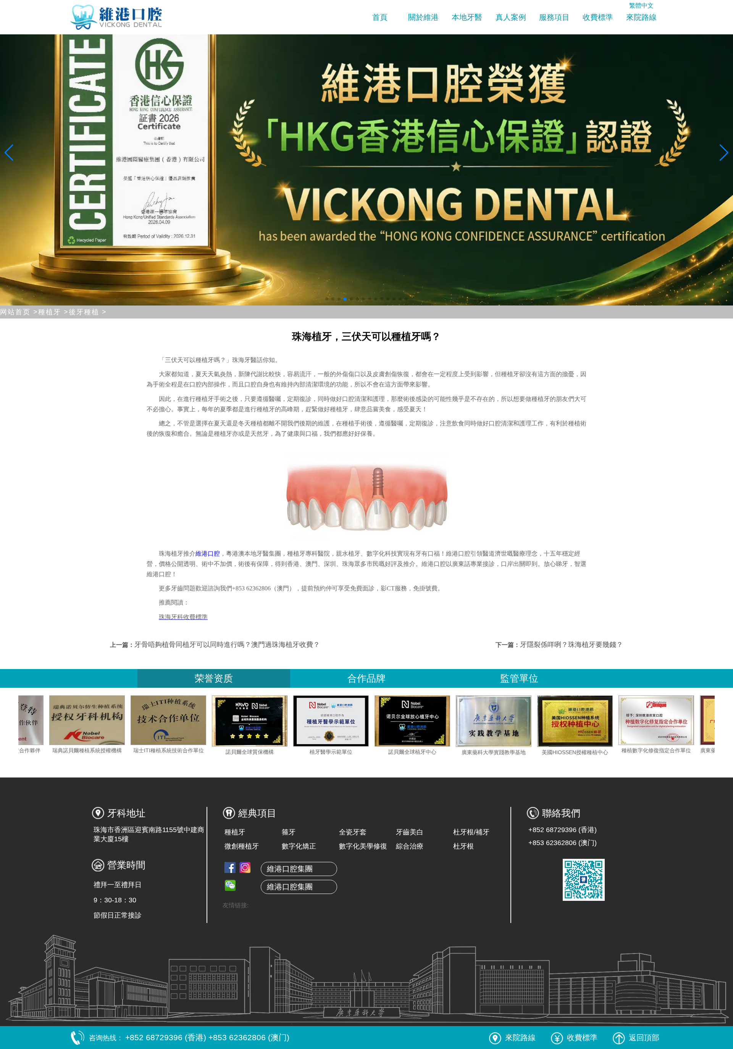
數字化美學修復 (363, 846)
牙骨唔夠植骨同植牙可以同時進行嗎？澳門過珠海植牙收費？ (227, 644)
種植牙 (234, 832)
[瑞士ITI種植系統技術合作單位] (229, 720)
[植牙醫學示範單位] (391, 721)
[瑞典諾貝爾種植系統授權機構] (148, 720)
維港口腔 (207, 553)
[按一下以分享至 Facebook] (230, 867)
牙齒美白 (409, 832)
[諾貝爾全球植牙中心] (473, 721)
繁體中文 (641, 5)
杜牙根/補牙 (471, 832)
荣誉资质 (214, 678)
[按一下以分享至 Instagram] (244, 867)
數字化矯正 (299, 846)
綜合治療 (409, 846)
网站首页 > (19, 312)
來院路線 (641, 17)
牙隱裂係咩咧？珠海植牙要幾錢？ (571, 644)
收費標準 (598, 17)
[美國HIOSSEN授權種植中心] (635, 721)
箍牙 (288, 832)
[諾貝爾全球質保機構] (310, 721)
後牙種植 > (88, 312)
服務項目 (554, 17)
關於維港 (423, 17)
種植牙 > (53, 312)
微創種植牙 (241, 846)
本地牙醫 (467, 17)
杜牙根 (463, 846)
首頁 (379, 17)
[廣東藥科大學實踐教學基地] (554, 721)
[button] (326, 299)
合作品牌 (366, 678)
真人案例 (511, 17)
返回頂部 (644, 1037)
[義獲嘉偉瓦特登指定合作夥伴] (66, 720)
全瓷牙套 (352, 832)
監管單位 (519, 678)
